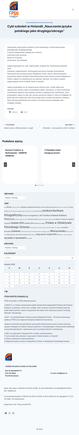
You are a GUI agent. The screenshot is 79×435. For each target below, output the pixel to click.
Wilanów (33, 234)
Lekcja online (51, 219)
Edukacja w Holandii (62, 207)
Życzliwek (29, 238)
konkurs (47, 210)
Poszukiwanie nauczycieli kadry (38, 227)
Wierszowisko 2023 (25, 234)
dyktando (24, 207)
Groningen (27, 211)
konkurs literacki (51, 215)
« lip (6, 291)
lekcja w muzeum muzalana (64, 219)
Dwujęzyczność (39, 22)
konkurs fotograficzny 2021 (32, 215)
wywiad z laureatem (15, 237)
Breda (9, 207)
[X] (9, 413)
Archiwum (29, 22)
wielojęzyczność (46, 231)
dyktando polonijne (34, 207)
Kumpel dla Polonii (43, 219)
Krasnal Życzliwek (33, 219)
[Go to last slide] (5, 164)
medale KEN (17, 223)
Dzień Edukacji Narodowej (49, 207)
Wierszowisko (58, 230)
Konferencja (38, 211)
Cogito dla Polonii (16, 207)
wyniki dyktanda (67, 234)
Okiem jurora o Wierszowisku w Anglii (18, 126)
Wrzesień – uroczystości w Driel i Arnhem (59, 126)
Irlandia (33, 211)
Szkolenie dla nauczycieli (27, 231)
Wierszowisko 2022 (13, 234)
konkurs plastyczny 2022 (21, 219)
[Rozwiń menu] (73, 9)
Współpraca (60, 234)
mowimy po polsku (39, 223)
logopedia (7, 223)
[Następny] (73, 164)
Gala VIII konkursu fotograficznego (16, 211)
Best (5, 207)
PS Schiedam (58, 227)
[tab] (35, 185)
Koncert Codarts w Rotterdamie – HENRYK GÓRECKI (16, 153)
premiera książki (50, 227)
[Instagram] (13, 413)
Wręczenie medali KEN (46, 234)
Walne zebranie (37, 231)
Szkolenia (49, 22)
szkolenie (15, 231)
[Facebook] (5, 413)
